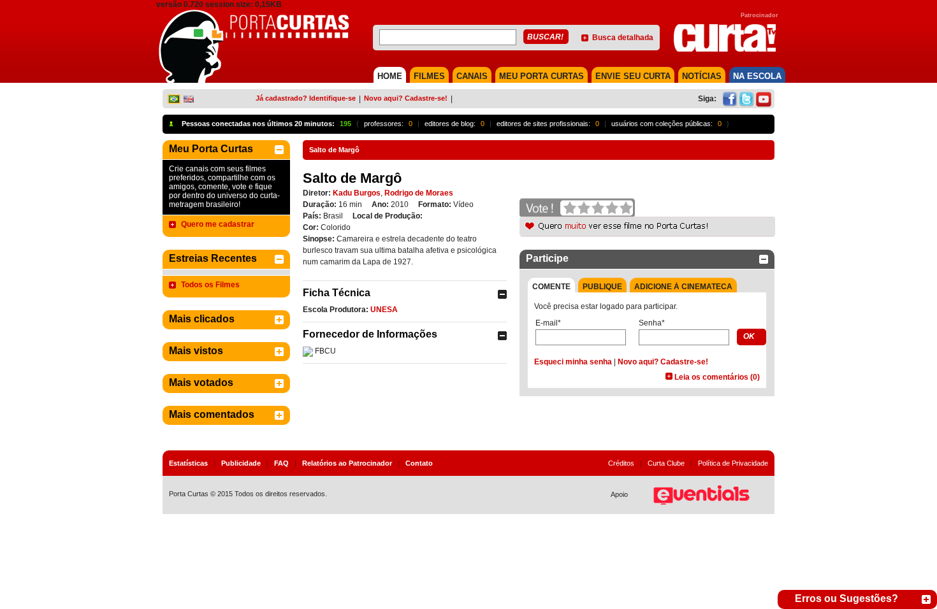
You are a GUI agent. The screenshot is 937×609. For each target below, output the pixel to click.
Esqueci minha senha (573, 361)
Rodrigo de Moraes (418, 193)
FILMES (429, 76)
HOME (389, 76)
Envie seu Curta (633, 76)
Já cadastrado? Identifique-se (306, 98)
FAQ (281, 463)
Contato (419, 463)
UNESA (384, 309)
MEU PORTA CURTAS (541, 76)
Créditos (621, 463)
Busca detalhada (622, 37)
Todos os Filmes (210, 284)
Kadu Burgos (357, 193)
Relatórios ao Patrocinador (347, 463)
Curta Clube (666, 463)
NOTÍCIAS (702, 76)
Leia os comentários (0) (717, 377)
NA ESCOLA (757, 76)
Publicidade (241, 463)
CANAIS (472, 76)
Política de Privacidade (733, 463)
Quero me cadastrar (217, 224)
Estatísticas (188, 463)
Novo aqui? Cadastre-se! (405, 98)
